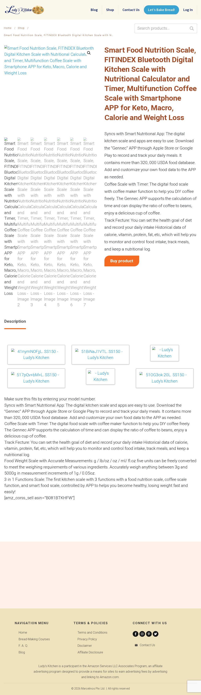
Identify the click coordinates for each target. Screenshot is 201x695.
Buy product (121, 261)
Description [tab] (15, 321)
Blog (22, 652)
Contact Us (147, 645)
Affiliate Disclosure (90, 652)
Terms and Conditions (92, 632)
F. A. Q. (23, 646)
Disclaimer (85, 646)
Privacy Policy (87, 639)
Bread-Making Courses (34, 639)
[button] (88, 52)
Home (23, 632)
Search (192, 28)
